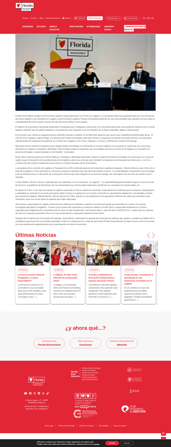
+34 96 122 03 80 (30, 406)
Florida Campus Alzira (89, 377)
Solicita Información (53, 18)
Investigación (76, 27)
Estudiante (81, 18)
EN (148, 18)
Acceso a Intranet (119, 426)
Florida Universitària (89, 370)
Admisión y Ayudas (109, 28)
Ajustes (127, 443)
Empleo (67, 18)
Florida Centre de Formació (91, 368)
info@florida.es (43, 406)
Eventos (34, 18)
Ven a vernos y (85, 343)
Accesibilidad (103, 426)
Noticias (25, 18)
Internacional (94, 27)
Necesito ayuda (112, 18)
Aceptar (112, 443)
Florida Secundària (88, 375)
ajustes (96, 444)
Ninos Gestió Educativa (90, 379)
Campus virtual (132, 18)
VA (152, 18)
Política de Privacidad (66, 426)
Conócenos (27, 27)
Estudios (41, 27)
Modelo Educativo (54, 28)
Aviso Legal (49, 426)
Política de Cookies (86, 426)
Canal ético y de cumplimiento (36, 409)
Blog (41, 18)
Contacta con (49, 343)
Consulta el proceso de (122, 343)
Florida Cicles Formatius (90, 373)
